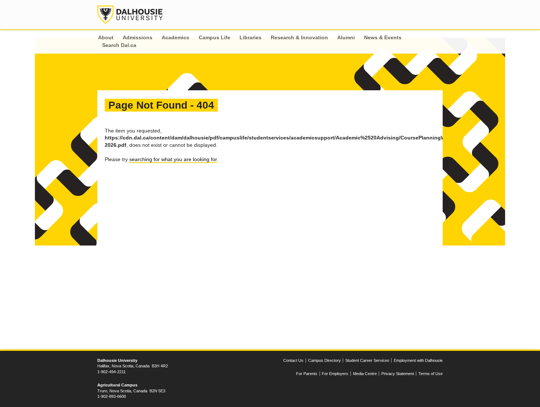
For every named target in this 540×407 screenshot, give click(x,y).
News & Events (383, 37)
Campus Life (214, 37)
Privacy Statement (397, 373)
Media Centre (365, 373)
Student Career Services (367, 360)
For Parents (306, 373)
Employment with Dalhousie (418, 360)
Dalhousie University (130, 15)
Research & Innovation (299, 37)
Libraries (251, 37)
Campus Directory (324, 360)
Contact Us (293, 360)
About (106, 37)
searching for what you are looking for (173, 159)
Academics (175, 37)
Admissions (137, 37)
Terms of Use (430, 373)
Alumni (346, 37)
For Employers (335, 373)
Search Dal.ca (119, 45)
